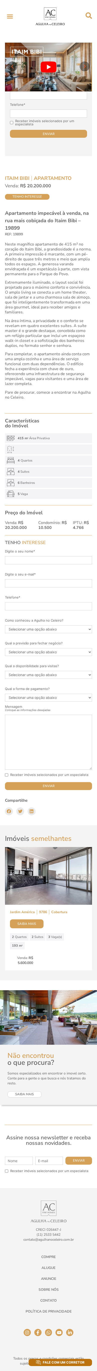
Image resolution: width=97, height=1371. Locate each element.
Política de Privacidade (49, 1311)
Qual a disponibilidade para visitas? (32, 666)
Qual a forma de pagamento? (27, 688)
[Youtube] (59, 1332)
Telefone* (17, 104)
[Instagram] (27, 1332)
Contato (48, 1300)
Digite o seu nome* (20, 551)
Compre (48, 1257)
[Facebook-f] (38, 1332)
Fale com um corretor (64, 1362)
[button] (10, 16)
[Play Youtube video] (48, 67)
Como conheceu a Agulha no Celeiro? (34, 620)
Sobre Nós (49, 1289)
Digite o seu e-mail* (20, 574)
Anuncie (48, 1278)
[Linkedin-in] (69, 1332)
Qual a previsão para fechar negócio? (34, 643)
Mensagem (27, 708)
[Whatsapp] (48, 1332)
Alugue (48, 1267)
